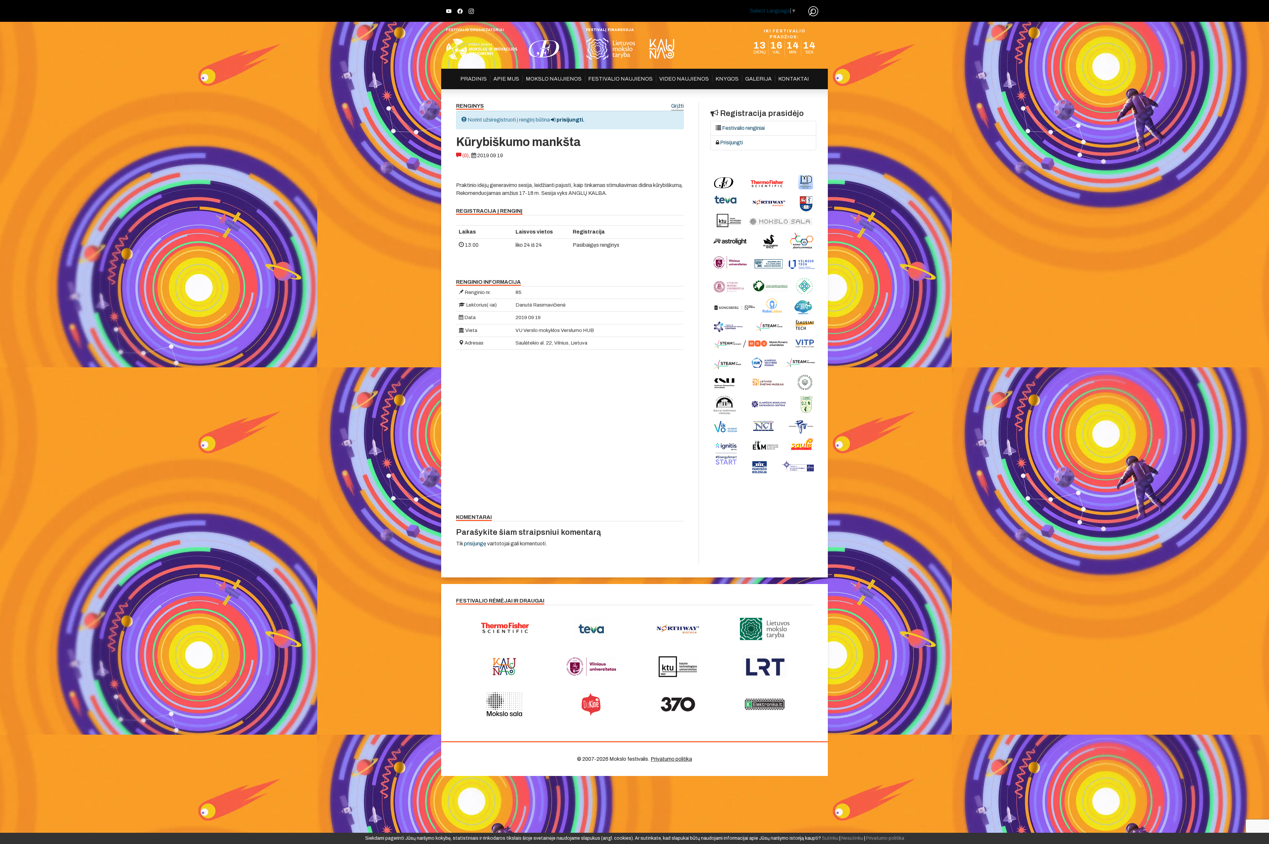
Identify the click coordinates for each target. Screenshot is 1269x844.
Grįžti (677, 106)
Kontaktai (793, 79)
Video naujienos (684, 79)
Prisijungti (731, 142)
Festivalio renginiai (743, 128)
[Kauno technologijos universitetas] (678, 666)
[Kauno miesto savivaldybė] (504, 666)
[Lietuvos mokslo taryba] (765, 629)
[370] (678, 704)
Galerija (758, 79)
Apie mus (506, 79)
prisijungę (475, 543)
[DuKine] (591, 704)
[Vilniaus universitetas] (591, 666)
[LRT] (765, 666)
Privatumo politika (671, 759)
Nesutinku (852, 838)
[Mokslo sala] (504, 704)
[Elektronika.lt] (765, 704)
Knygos (727, 79)
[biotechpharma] (678, 629)
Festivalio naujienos (620, 79)
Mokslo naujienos (554, 79)
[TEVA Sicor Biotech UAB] (591, 629)
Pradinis (473, 79)
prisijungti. (570, 120)
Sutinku (830, 838)
